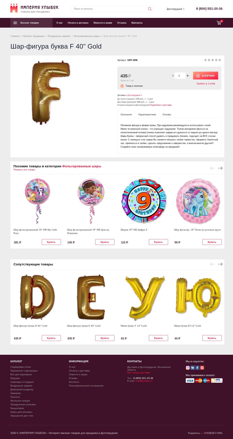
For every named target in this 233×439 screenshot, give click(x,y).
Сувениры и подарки (22, 382)
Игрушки (15, 378)
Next (220, 168)
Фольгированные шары (87, 36)
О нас (59, 22)
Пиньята (15, 397)
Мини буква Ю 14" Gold (187, 325)
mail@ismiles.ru (143, 380)
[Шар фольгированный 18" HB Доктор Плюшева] (90, 201)
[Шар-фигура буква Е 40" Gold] (90, 297)
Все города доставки (138, 372)
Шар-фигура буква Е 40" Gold (83, 325)
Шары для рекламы (21, 412)
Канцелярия (17, 408)
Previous (212, 168)
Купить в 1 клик (206, 83)
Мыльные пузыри (20, 400)
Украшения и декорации (24, 370)
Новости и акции (102, 22)
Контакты (137, 22)
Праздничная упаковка (23, 404)
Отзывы (121, 22)
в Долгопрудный (133, 95)
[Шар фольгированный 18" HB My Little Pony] (37, 201)
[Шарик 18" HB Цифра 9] (144, 201)
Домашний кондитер (21, 389)
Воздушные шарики (59, 36)
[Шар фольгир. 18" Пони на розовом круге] (198, 201)
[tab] (126, 114)
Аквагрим (15, 393)
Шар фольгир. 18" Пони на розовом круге (197, 229)
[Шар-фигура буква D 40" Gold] (37, 297)
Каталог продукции (34, 36)
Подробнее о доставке (161, 105)
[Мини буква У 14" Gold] (144, 297)
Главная (15, 36)
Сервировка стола (20, 366)
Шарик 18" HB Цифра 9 (134, 229)
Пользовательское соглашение (86, 385)
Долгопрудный (174, 9)
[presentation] (126, 114)
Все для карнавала (21, 374)
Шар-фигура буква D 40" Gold (30, 325)
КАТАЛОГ (16, 361)
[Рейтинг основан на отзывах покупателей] (212, 60)
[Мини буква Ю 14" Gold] (198, 297)
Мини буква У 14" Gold (134, 325)
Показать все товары (24, 169)
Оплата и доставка (78, 22)
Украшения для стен (21, 415)
